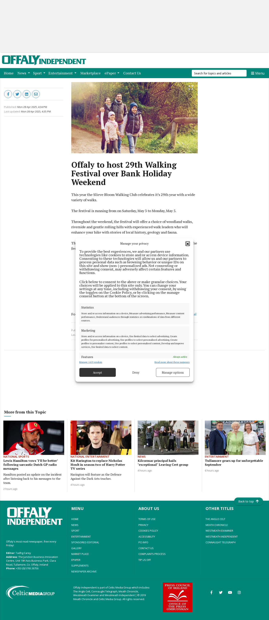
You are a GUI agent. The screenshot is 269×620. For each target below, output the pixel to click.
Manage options (173, 372)
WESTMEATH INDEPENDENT (222, 536)
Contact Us (132, 72)
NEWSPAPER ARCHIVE (84, 571)
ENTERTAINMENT (81, 536)
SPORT (75, 530)
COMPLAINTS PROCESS (152, 554)
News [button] (22, 73)
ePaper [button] (111, 73)
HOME (75, 519)
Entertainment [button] (60, 73)
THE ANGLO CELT (215, 519)
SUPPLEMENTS (80, 565)
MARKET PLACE (80, 554)
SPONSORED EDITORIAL (85, 542)
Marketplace (91, 72)
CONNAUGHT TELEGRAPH (221, 542)
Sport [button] (38, 73)
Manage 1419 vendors (90, 362)
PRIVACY (143, 525)
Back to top (246, 501)
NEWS (74, 525)
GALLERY (76, 548)
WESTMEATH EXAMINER (219, 530)
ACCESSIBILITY (146, 536)
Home (9, 72)
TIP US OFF (144, 560)
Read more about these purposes (172, 362)
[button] (188, 243)
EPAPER (75, 560)
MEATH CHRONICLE (217, 525)
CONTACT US (146, 548)
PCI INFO (143, 542)
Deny (135, 372)
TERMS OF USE (147, 519)
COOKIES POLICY (148, 530)
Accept (97, 372)
